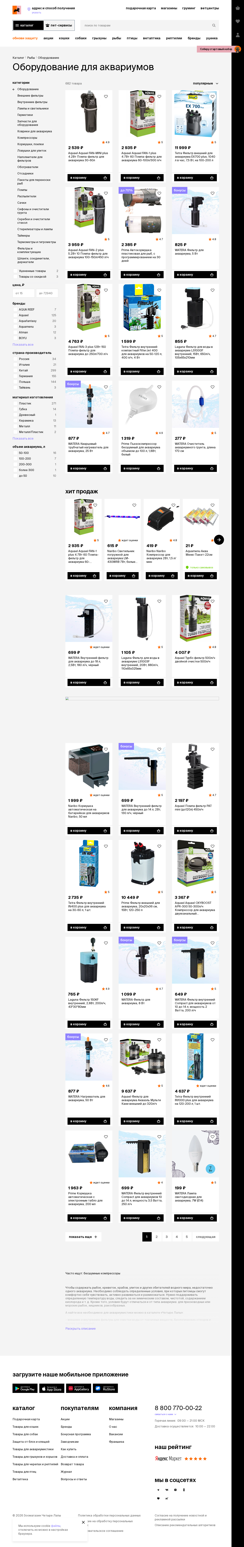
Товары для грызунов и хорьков (35, 1456)
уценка (212, 38)
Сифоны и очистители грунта (33, 210)
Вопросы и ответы (74, 1479)
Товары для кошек (26, 1426)
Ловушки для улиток (31, 150)
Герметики (25, 114)
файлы (55, 1525)
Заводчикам (70, 1441)
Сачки (21, 202)
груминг (189, 8)
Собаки (80, 38)
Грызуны (99, 38)
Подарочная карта (26, 1419)
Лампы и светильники (33, 108)
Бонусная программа (76, 1434)
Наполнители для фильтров (30, 158)
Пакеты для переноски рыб (33, 181)
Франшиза (116, 1441)
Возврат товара (72, 1464)
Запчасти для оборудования (27, 123)
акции (48, 38)
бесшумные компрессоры (102, 1273)
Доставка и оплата (74, 1456)
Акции (65, 1419)
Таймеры (23, 235)
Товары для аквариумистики (33, 1449)
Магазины (116, 1419)
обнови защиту (25, 38)
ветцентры (210, 8)
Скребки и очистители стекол (33, 220)
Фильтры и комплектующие (29, 250)
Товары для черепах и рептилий (35, 1464)
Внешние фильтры (30, 95)
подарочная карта (141, 8)
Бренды (66, 1426)
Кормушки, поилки (30, 144)
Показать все (23, 344)
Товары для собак (25, 1434)
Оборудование (28, 89)
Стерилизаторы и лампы (35, 229)
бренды (194, 38)
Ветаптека (151, 38)
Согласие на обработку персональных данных (105, 1523)
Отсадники (25, 173)
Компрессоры (27, 137)
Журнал (66, 1471)
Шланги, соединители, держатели (33, 260)
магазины (169, 8)
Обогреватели (27, 167)
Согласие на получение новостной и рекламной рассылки (181, 1517)
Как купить (68, 1449)
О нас (113, 1426)
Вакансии (116, 1434)
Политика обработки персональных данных (109, 1515)
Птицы (132, 38)
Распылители (26, 196)
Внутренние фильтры (32, 102)
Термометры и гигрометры (36, 242)
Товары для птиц (24, 1471)
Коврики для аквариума (34, 131)
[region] (116, 38)
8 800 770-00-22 (178, 1408)
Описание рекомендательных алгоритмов (185, 1525)
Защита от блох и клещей (31, 1441)
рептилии (174, 38)
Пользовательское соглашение (100, 1530)
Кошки (64, 38)
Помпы (22, 189)
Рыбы (116, 38)
